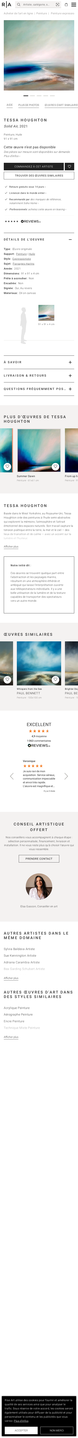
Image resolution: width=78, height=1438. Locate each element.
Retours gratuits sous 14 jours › (27, 186)
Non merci (57, 1430)
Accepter (21, 1430)
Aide (10, 104)
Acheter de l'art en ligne (18, 13)
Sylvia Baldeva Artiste (19, 949)
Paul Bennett (28, 693)
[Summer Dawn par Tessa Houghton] (39, 450)
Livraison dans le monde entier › (27, 193)
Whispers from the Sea (29, 689)
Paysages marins (23, 263)
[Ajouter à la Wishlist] (69, 166)
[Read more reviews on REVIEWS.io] (39, 746)
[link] (57, 4)
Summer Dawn (26, 476)
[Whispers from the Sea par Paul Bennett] (39, 663)
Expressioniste (21, 258)
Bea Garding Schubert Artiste (24, 969)
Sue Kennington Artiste (20, 955)
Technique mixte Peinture (22, 1028)
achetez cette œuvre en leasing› (37, 209)
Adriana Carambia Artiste (22, 962)
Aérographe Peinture (18, 1014)
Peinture (41, 13)
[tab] (39, 239)
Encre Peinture (14, 1021)
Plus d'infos (21, 1420)
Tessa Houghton (25, 120)
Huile (32, 253)
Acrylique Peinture (17, 1008)
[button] (73, 4)
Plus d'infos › (12, 156)
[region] (39, 776)
